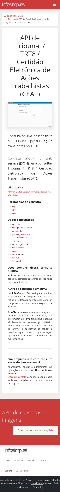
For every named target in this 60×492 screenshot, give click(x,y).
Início (7, 460)
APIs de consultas (13, 15)
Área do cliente (23, 470)
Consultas (18, 460)
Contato (8, 470)
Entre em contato (17, 376)
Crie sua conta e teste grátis (35, 430)
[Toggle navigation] (54, 4)
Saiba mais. (22, 487)
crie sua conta (41, 380)
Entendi (37, 487)
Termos (43, 460)
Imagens (31, 460)
